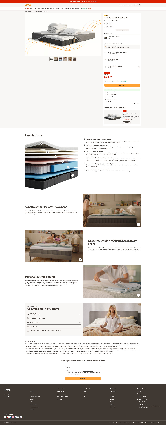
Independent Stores (34, 407)
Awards (32, 399)
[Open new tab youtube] (9, 396)
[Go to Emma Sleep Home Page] (28, 5)
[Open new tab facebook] (4, 396)
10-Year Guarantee (61, 394)
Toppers (112, 396)
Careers (32, 409)
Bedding (112, 401)
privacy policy (76, 374)
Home (26, 11)
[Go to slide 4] (65, 59)
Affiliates (32, 401)
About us (32, 391)
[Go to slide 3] (61, 59)
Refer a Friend (33, 404)
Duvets (112, 399)
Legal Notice (133, 422)
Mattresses (113, 391)
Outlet (111, 404)
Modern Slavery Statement (115, 422)
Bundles (31, 11)
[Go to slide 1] (51, 59)
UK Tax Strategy (125, 422)
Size (105, 40)
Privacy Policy (141, 422)
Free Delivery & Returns (62, 396)
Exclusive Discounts (35, 396)
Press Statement (34, 394)
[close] (139, 67)
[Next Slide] (105, 1)
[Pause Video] (138, 224)
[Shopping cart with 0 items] (140, 5)
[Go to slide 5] (70, 59)
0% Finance (59, 399)
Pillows (112, 394)
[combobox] (122, 43)
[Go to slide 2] (56, 59)
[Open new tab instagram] (7, 396)
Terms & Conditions (149, 422)
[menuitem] (122, 5)
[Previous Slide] (60, 1)
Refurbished (113, 407)
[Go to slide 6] (75, 59)
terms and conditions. (88, 371)
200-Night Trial (60, 391)
